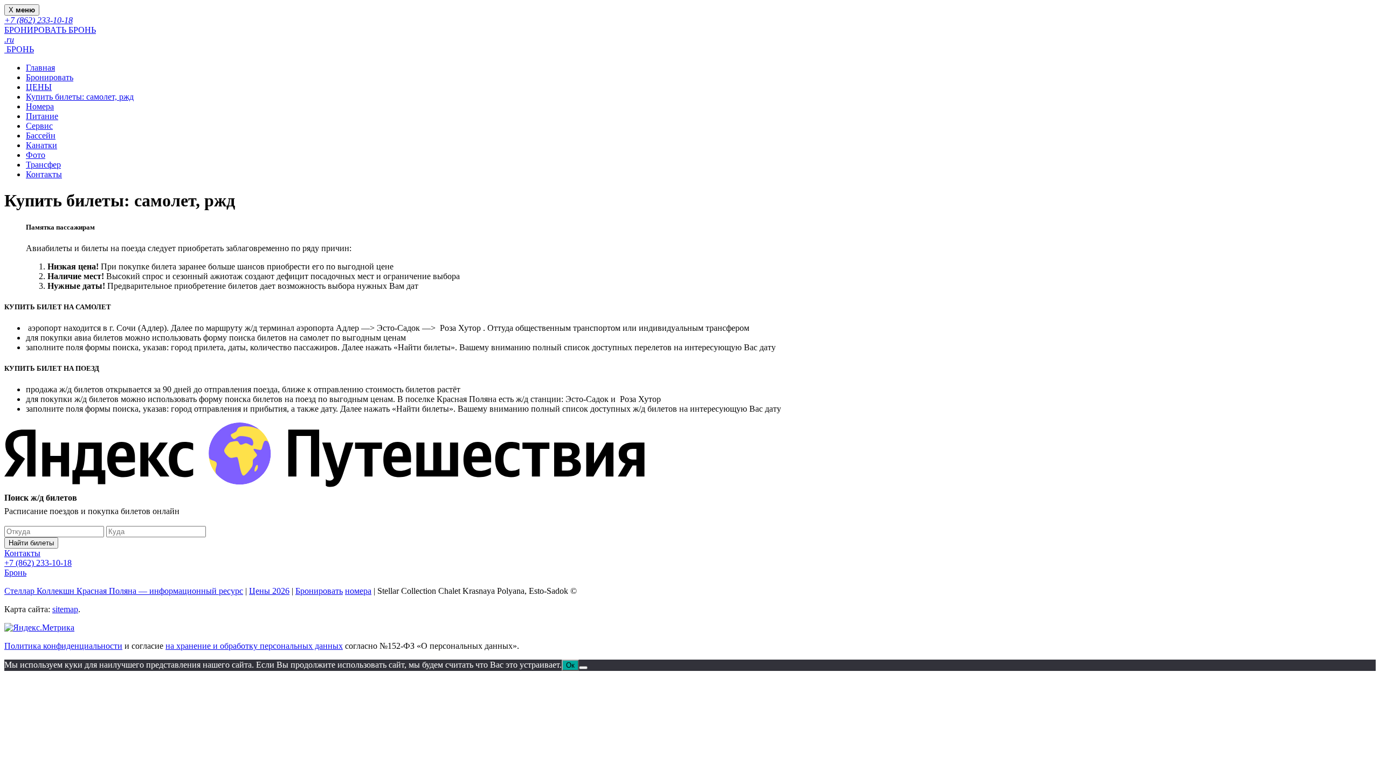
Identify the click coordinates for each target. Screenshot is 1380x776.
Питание (42, 116)
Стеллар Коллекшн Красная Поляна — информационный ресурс (123, 590)
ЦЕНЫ (39, 87)
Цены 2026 (269, 590)
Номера (40, 106)
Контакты (44, 174)
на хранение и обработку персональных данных (254, 645)
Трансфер (43, 164)
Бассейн (41, 135)
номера (358, 590)
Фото (35, 155)
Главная (40, 67)
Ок (570, 665)
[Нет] (583, 667)
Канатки (41, 145)
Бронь (15, 572)
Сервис (39, 125)
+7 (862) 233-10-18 (38, 562)
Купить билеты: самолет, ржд (80, 96)
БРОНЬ (19, 49)
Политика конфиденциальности (63, 645)
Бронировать (49, 77)
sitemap (65, 609)
